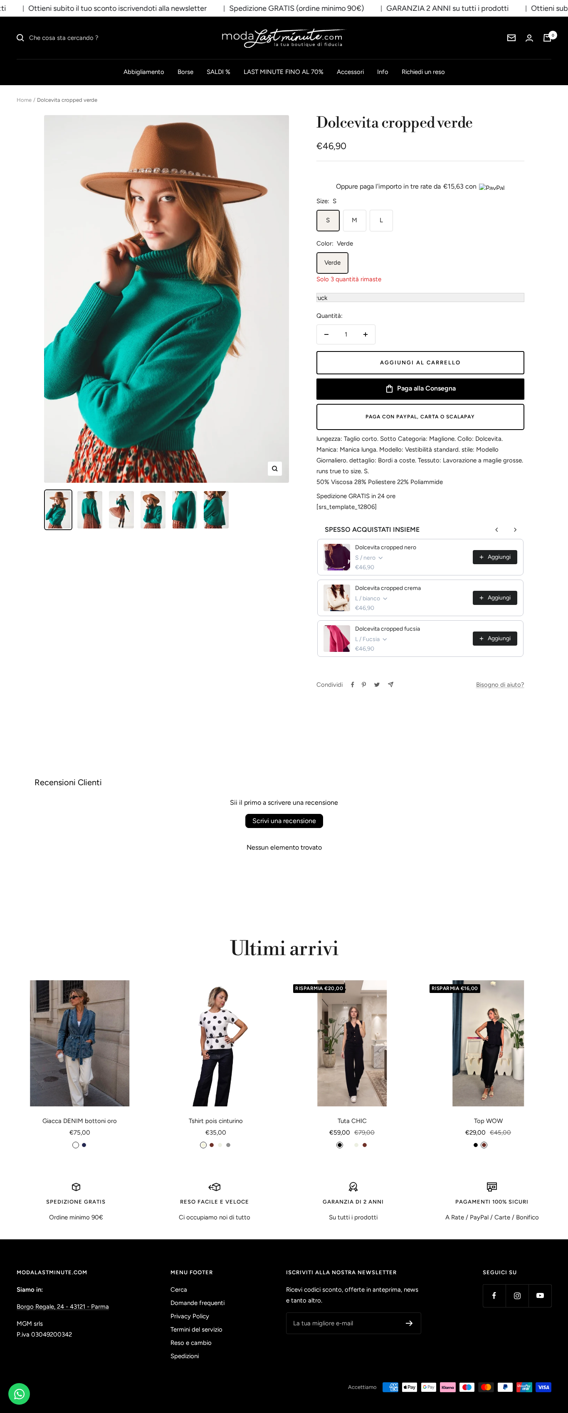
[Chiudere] (375, 598)
